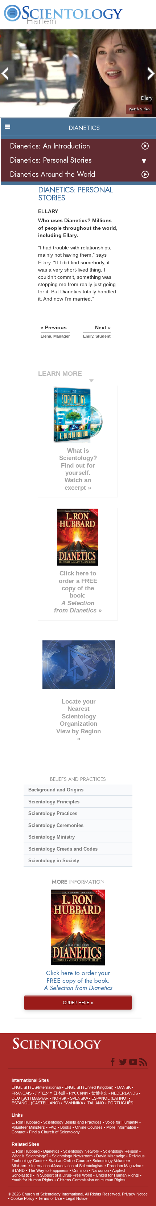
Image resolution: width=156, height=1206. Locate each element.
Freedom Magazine (124, 1166)
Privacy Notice (135, 1194)
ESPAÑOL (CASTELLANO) (36, 1103)
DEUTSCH (21, 1098)
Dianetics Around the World (52, 174)
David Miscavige (110, 1156)
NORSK (59, 1098)
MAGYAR (40, 1098)
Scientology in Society (53, 860)
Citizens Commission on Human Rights (91, 1180)
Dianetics (51, 1151)
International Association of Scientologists (67, 1166)
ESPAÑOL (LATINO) (109, 1098)
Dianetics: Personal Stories (50, 160)
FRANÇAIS (22, 1093)
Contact (18, 1132)
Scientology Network (81, 1151)
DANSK (124, 1087)
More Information (121, 1127)
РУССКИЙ (78, 1093)
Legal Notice (76, 1198)
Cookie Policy (22, 1198)
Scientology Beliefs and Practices (72, 1122)
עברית (42, 1093)
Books (65, 1127)
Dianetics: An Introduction (50, 146)
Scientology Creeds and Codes (63, 849)
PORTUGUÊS (120, 1103)
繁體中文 (99, 1093)
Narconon (100, 1170)
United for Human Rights (117, 1175)
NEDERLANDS (124, 1093)
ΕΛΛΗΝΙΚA (73, 1103)
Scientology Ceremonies (55, 825)
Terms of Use (50, 1198)
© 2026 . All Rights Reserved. (65, 1194)
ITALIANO (95, 1103)
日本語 (59, 1093)
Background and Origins (55, 790)
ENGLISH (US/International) (36, 1087)
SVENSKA (79, 1098)
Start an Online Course (69, 1160)
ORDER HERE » (78, 1002)
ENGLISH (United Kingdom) (89, 1087)
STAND (18, 1170)
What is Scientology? (30, 1156)
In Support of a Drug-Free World (64, 1175)
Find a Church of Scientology (54, 1132)
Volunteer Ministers (28, 1127)
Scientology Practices (52, 813)
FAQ (53, 1127)
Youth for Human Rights (32, 1180)
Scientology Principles (53, 801)
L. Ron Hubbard (26, 1122)
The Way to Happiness (48, 1170)
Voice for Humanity (121, 1122)
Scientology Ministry (51, 837)
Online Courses (89, 1127)
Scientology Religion (120, 1151)
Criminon (80, 1170)
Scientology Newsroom (72, 1156)
